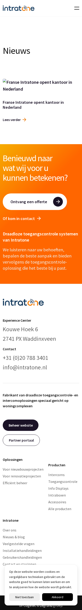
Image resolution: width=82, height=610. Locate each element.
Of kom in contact (19, 218)
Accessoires (57, 502)
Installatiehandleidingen (22, 550)
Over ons (9, 530)
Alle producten (59, 508)
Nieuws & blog (14, 537)
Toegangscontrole (62, 481)
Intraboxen (57, 495)
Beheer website (21, 425)
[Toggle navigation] (75, 8)
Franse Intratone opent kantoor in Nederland (33, 105)
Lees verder (12, 119)
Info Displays (58, 488)
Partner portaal (21, 440)
